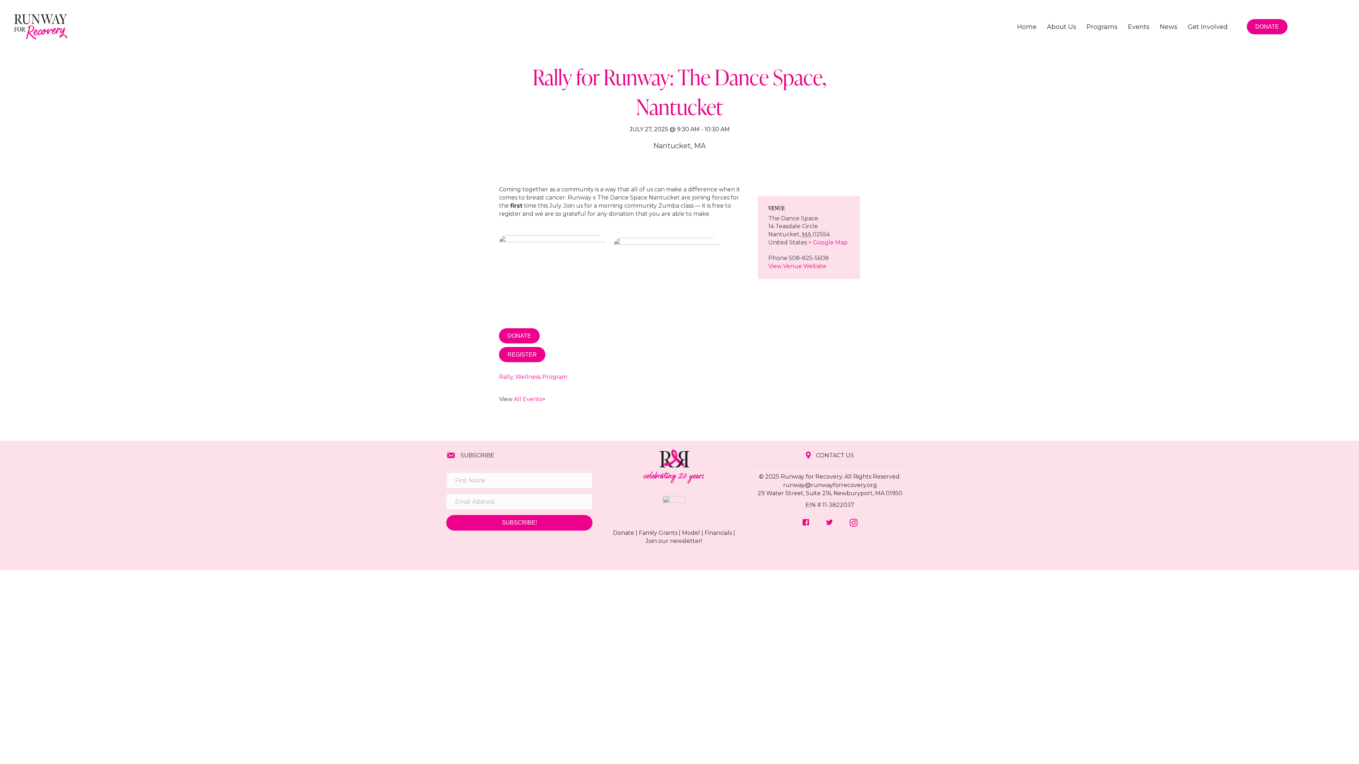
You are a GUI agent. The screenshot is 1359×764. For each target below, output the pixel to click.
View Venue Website (797, 266)
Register (522, 355)
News (1168, 27)
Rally (506, 377)
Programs (1102, 27)
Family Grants (658, 532)
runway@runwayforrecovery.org (830, 485)
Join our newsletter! (674, 541)
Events (1138, 27)
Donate (519, 336)
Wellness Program (541, 377)
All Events (528, 399)
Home (1027, 27)
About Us (1061, 27)
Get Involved (1208, 27)
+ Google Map (828, 242)
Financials (718, 532)
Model (691, 532)
